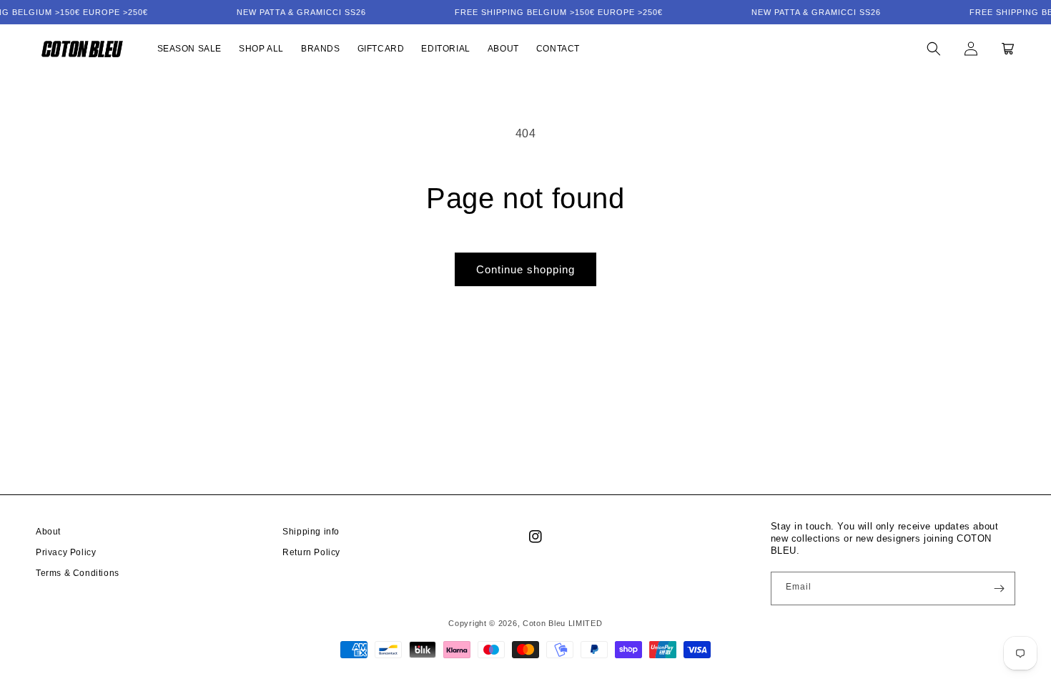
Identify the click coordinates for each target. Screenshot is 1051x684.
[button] (933, 48)
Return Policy (311, 552)
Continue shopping (525, 269)
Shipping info (311, 532)
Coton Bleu (544, 623)
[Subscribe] (999, 588)
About (48, 532)
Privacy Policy (66, 552)
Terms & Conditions (77, 573)
